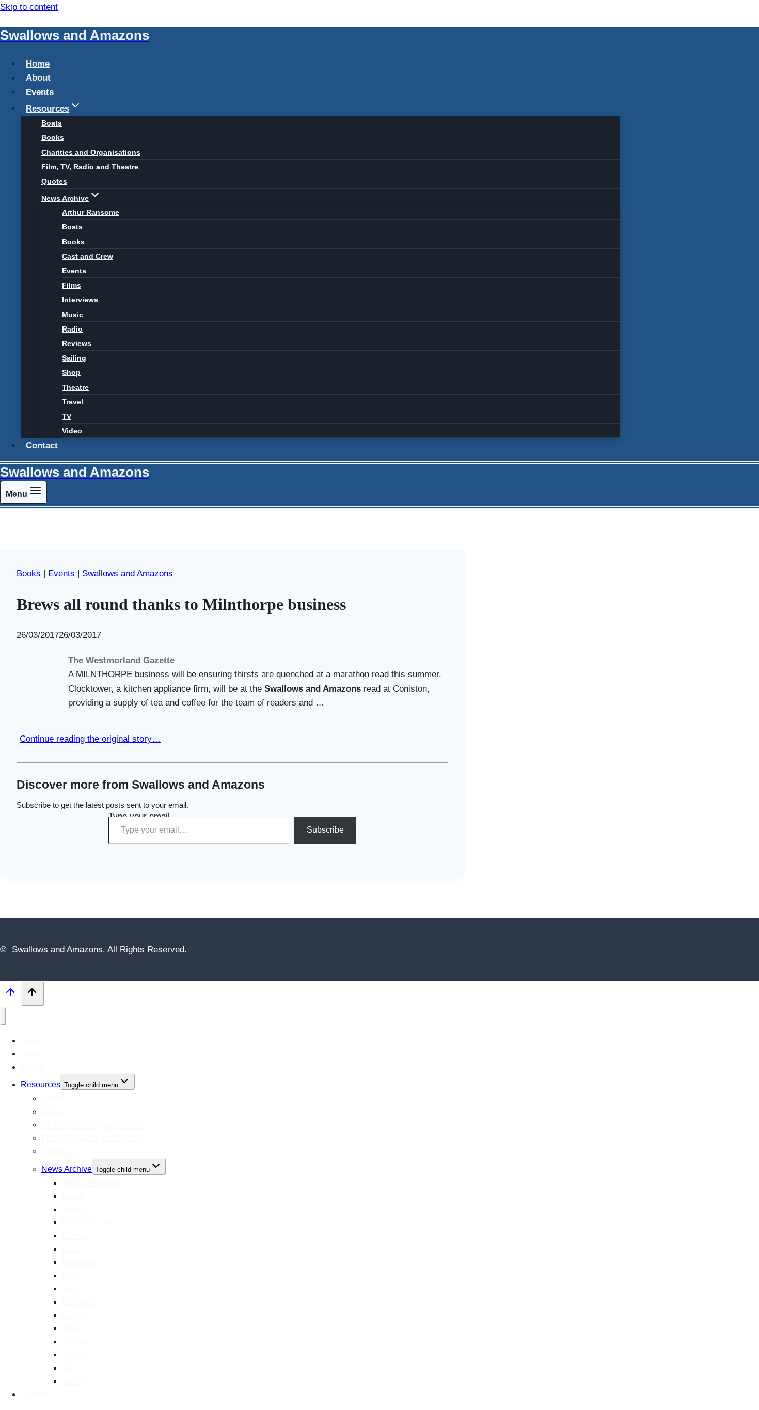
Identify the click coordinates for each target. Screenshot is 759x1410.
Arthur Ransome (90, 212)
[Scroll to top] (10, 995)
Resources (40, 1084)
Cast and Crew (87, 256)
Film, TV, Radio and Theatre (89, 167)
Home (38, 64)
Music (72, 314)
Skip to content (29, 7)
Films (71, 285)
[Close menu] (3, 1016)
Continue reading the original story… (90, 739)
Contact (42, 445)
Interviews (80, 299)
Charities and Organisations (90, 152)
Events (40, 92)
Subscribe (325, 829)
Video (72, 431)
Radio (72, 329)
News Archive (66, 1169)
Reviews (76, 343)
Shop (71, 372)
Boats (51, 123)
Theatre (75, 387)
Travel (72, 402)
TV (66, 416)
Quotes (54, 181)
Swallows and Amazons (127, 573)
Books (52, 137)
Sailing (74, 358)
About (38, 78)
